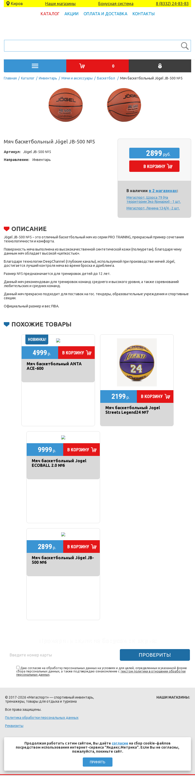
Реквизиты (14, 726)
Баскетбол (106, 78)
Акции (71, 13)
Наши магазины (60, 3)
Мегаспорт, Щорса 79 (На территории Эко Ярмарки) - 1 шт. (153, 199)
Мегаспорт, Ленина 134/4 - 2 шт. (153, 208)
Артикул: (12, 152)
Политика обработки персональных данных (41, 718)
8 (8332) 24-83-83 (172, 3)
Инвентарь (48, 78)
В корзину (154, 166)
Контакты (144, 13)
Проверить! (155, 655)
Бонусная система (116, 3)
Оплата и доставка (105, 13)
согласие (120, 743)
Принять (97, 762)
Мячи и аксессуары (77, 78)
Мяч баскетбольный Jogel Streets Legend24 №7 (132, 410)
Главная (10, 78)
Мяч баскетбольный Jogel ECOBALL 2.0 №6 (59, 463)
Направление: (16, 160)
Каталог (50, 13)
